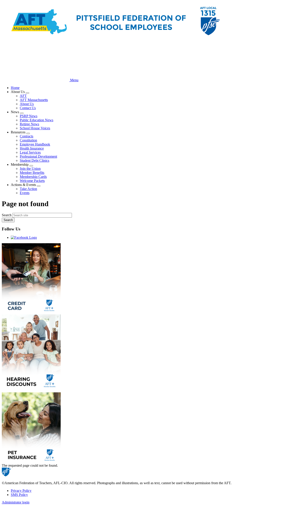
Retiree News (29, 124)
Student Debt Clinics (34, 160)
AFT (23, 96)
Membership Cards (33, 177)
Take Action (28, 189)
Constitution (28, 140)
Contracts (26, 136)
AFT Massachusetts (34, 100)
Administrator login (15, 502)
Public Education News (36, 120)
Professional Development (38, 156)
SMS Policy (19, 495)
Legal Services (30, 152)
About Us (27, 104)
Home (15, 88)
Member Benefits (32, 172)
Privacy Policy (21, 491)
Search (6, 215)
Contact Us (28, 108)
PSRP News (28, 116)
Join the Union (30, 168)
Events (24, 193)
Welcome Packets (32, 181)
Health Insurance (32, 148)
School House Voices (35, 128)
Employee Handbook (35, 144)
